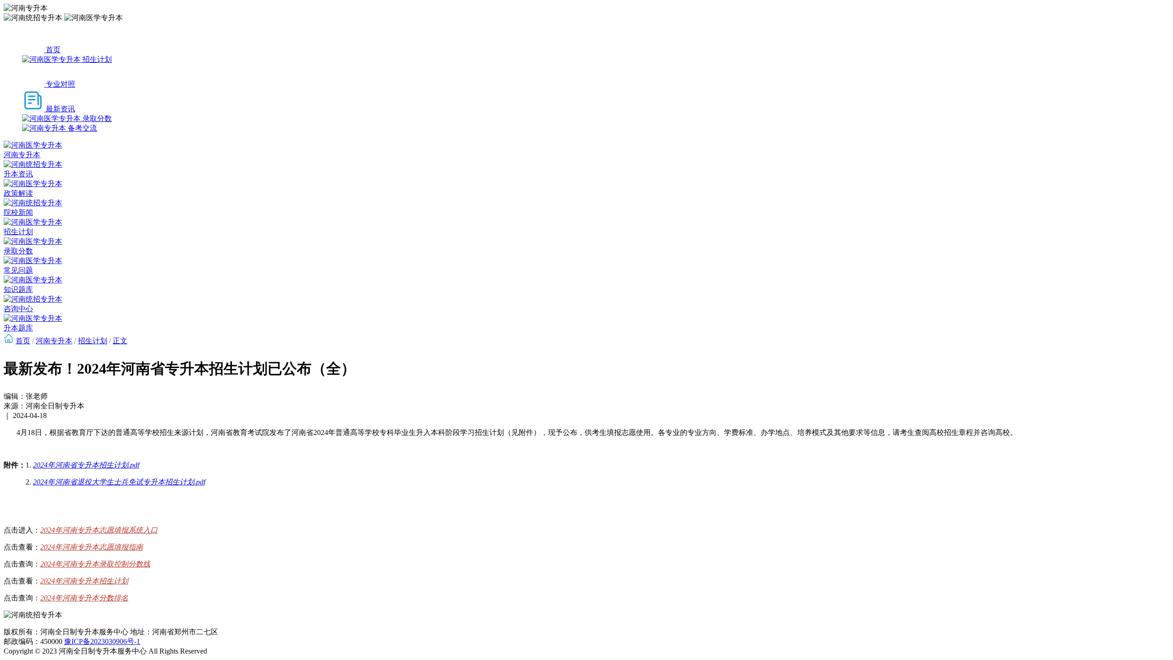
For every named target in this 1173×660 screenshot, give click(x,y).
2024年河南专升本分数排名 (84, 598)
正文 (120, 341)
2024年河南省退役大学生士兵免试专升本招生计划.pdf (119, 482)
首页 (23, 341)
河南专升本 (54, 341)
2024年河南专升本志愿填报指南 (91, 547)
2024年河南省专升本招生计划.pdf (86, 465)
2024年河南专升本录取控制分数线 (95, 564)
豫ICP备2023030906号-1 (102, 641)
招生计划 (92, 341)
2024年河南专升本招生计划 (84, 581)
